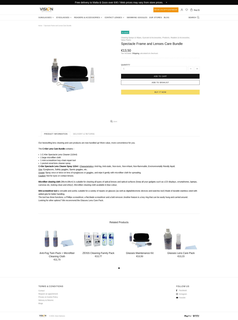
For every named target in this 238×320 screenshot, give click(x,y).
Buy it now (160, 92)
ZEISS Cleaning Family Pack (98, 253)
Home (40, 25)
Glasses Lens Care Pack (181, 253)
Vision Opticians (46, 10)
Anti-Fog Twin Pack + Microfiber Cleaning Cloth (57, 255)
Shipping (135, 53)
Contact (41, 291)
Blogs (40, 303)
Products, (166, 38)
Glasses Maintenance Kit (139, 253)
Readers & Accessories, (180, 38)
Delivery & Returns (45, 300)
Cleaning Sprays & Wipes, (131, 38)
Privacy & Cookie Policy (48, 297)
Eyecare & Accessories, (152, 38)
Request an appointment (48, 294)
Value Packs (126, 40)
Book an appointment (166, 10)
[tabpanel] (57, 247)
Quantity (125, 65)
